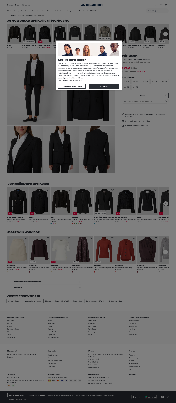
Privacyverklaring (64, 80)
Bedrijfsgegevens (75, 80)
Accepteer (104, 86)
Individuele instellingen (72, 86)
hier (73, 78)
